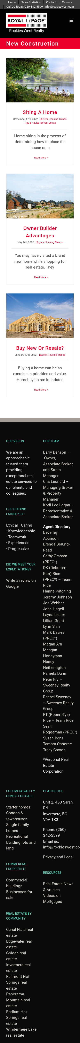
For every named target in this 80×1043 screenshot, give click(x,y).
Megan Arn (52, 644)
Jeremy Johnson (57, 597)
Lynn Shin (51, 626)
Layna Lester (54, 614)
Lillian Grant (53, 620)
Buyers (44, 119)
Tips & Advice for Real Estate (40, 122)
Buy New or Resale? (40, 348)
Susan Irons (53, 738)
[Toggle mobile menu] (72, 20)
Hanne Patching (57, 591)
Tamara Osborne (57, 743)
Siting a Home (40, 112)
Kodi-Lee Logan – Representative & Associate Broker (58, 511)
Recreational (17, 836)
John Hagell (53, 609)
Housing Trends (57, 119)
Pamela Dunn (54, 673)
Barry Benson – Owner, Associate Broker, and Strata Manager (58, 464)
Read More (40, 157)
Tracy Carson (54, 749)
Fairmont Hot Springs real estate (17, 982)
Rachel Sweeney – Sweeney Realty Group (58, 703)
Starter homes (18, 807)
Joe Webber (53, 603)
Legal (69, 857)
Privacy (49, 857)
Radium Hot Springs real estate (16, 1017)
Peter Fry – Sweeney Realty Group (56, 685)
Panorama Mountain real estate (18, 1000)
